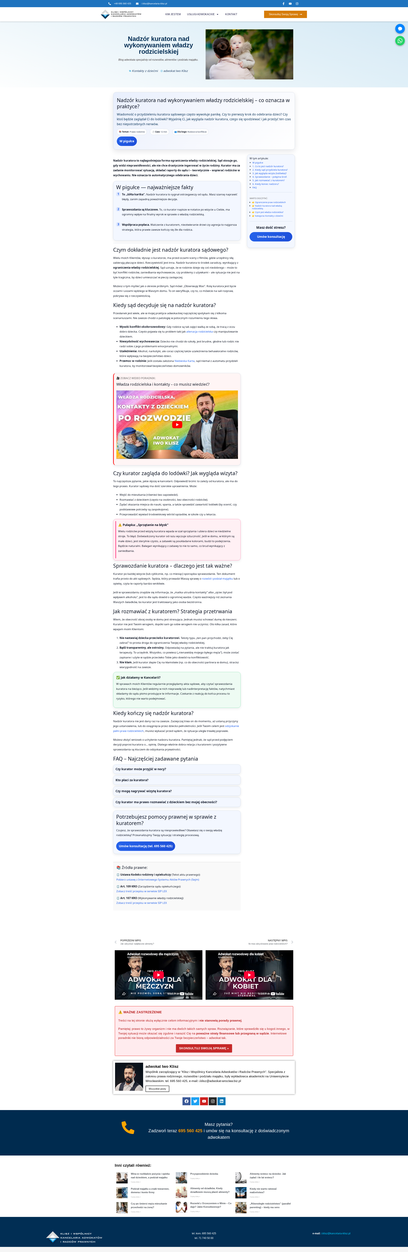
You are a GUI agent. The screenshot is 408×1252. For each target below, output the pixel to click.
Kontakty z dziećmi (145, 71)
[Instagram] (213, 1101)
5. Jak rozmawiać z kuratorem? (268, 180)
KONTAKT (231, 14)
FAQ (254, 187)
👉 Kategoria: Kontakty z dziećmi (267, 215)
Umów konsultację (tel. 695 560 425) (145, 846)
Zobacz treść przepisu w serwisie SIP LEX (141, 891)
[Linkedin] (222, 1101)
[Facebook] (186, 1101)
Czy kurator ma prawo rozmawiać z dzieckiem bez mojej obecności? (166, 802)
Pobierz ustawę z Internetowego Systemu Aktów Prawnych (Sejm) (157, 879)
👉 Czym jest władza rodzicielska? (268, 212)
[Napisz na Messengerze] (400, 28)
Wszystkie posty (157, 1088)
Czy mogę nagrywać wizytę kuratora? (144, 791)
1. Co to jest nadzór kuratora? (268, 166)
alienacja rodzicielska (199, 331)
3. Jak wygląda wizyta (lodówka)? (269, 173)
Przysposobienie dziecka (204, 1173)
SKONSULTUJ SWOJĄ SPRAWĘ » (204, 1048)
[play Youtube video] (177, 424)
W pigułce (127, 141)
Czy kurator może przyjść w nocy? (141, 769)
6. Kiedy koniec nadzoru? (265, 183)
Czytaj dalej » (136, 1182)
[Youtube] (204, 1101)
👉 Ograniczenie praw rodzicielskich (269, 202)
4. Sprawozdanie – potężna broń (269, 176)
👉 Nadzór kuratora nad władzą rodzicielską (267, 207)
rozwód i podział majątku (217, 578)
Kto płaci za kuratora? (132, 780)
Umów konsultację (271, 237)
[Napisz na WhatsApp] (400, 40)
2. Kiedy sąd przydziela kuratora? (270, 169)
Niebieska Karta (185, 361)
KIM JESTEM (173, 14)
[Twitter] (195, 1101)
